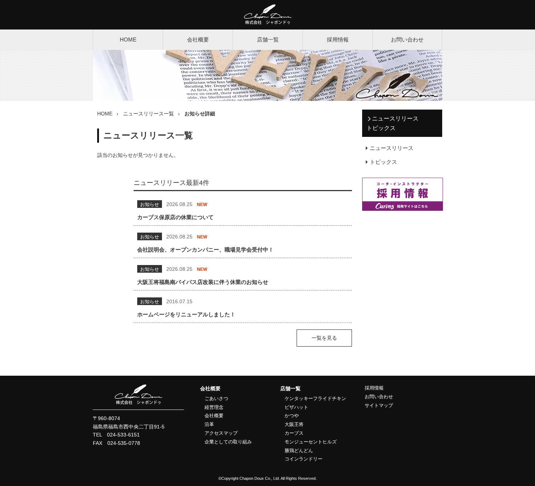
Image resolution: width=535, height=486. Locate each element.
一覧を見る (324, 338)
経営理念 (214, 407)
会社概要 (198, 39)
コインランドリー (303, 459)
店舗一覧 (268, 39)
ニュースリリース (391, 148)
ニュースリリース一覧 (148, 113)
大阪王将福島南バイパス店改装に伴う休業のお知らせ (202, 282)
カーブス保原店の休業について (175, 217)
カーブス (294, 433)
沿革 (209, 424)
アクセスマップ (221, 433)
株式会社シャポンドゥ (267, 14)
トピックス (383, 162)
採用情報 (338, 39)
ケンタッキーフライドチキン (315, 398)
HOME (128, 39)
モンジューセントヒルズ (311, 441)
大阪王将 (294, 424)
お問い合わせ (407, 39)
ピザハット (296, 407)
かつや (292, 415)
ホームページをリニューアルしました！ (186, 314)
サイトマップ (379, 405)
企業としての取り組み (228, 441)
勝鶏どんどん (299, 450)
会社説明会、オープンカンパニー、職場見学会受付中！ (205, 249)
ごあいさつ (216, 398)
